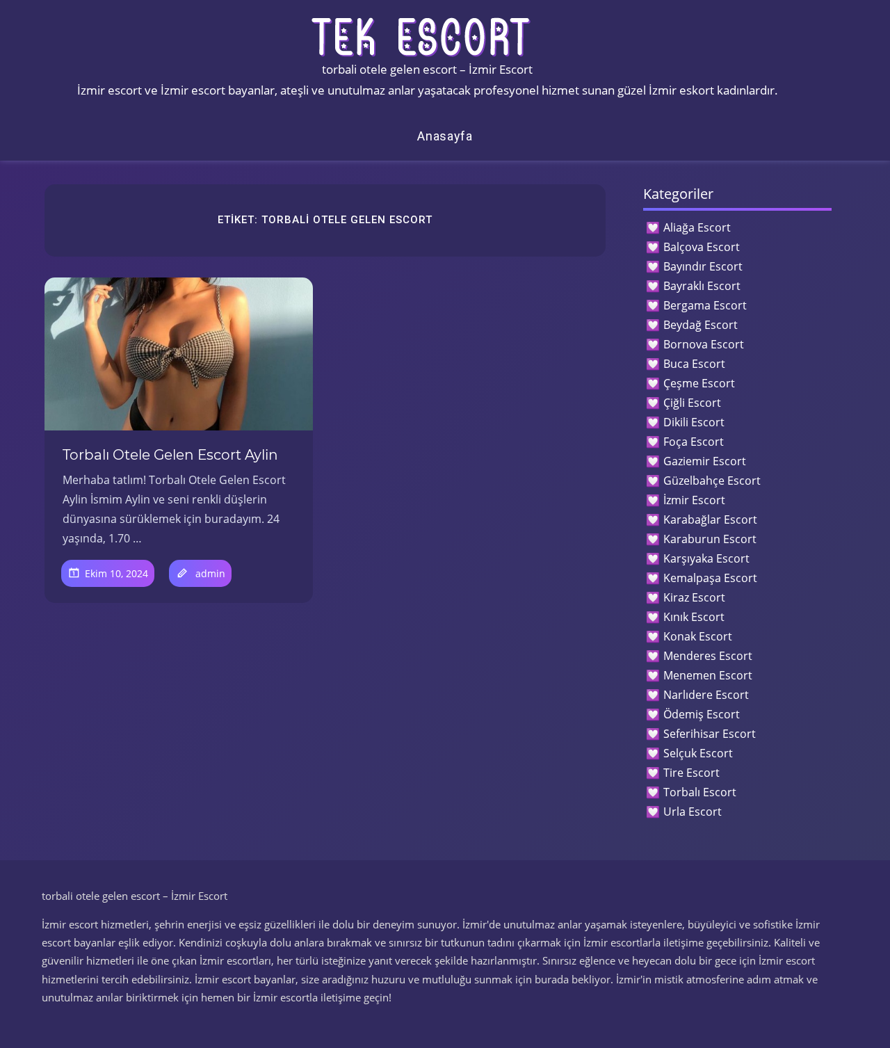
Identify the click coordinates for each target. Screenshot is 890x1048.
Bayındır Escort (703, 266)
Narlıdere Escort (706, 694)
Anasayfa (445, 136)
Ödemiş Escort (701, 714)
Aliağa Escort (697, 227)
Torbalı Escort (699, 792)
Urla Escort (692, 811)
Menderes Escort (707, 655)
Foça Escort (693, 441)
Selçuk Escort (698, 753)
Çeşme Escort (699, 383)
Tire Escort (691, 772)
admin (210, 573)
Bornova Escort (703, 344)
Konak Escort (697, 636)
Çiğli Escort (692, 402)
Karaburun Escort (709, 539)
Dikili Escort (694, 422)
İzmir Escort (694, 500)
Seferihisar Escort (709, 733)
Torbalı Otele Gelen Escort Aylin (170, 454)
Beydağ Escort (700, 324)
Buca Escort (694, 363)
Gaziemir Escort (704, 461)
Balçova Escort (701, 247)
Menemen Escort (707, 675)
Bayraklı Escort (702, 285)
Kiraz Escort (694, 597)
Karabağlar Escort (710, 519)
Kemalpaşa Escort (710, 578)
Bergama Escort (705, 305)
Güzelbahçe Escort (712, 480)
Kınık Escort (694, 616)
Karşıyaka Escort (706, 558)
